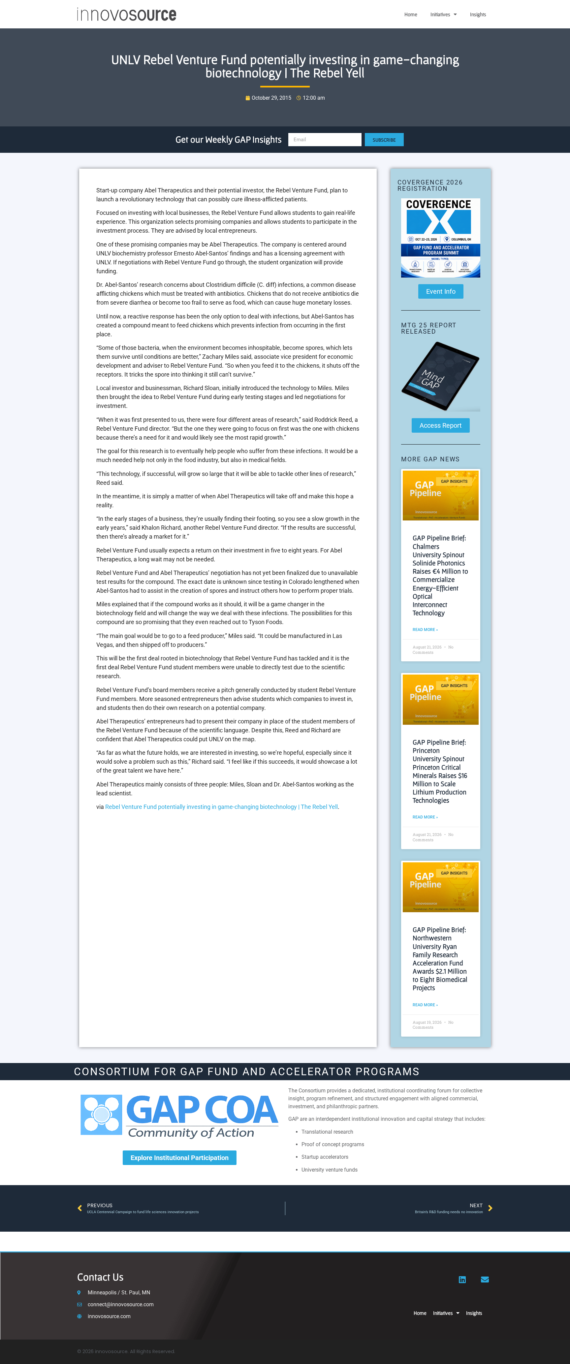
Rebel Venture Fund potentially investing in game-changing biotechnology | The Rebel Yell (221, 806)
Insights (478, 14)
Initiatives (440, 14)
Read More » (425, 629)
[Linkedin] (462, 1279)
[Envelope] (485, 1279)
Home (410, 14)
